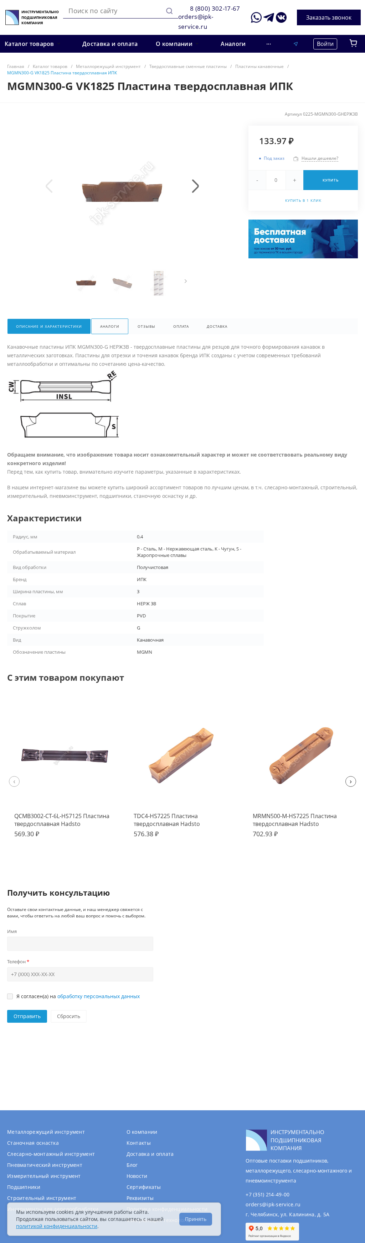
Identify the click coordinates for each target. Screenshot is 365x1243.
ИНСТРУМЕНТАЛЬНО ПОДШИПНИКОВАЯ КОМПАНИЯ (40, 17)
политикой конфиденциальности (56, 1226)
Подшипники (23, 1187)
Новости (137, 1176)
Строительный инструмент (41, 1198)
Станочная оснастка (33, 1142)
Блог (132, 1165)
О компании (142, 1131)
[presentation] (49, 186)
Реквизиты (140, 1198)
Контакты (139, 1142)
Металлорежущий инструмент (46, 1131)
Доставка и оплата (150, 1153)
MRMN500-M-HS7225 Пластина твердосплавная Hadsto (295, 820)
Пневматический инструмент (44, 1165)
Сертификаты (144, 1187)
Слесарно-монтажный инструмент (51, 1153)
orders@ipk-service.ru (273, 1204)
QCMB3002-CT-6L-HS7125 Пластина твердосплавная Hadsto (61, 820)
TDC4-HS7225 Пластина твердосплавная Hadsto (167, 820)
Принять (195, 1219)
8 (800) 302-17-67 (215, 8)
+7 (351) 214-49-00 (267, 1194)
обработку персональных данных (98, 996)
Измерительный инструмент (44, 1176)
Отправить (27, 1016)
